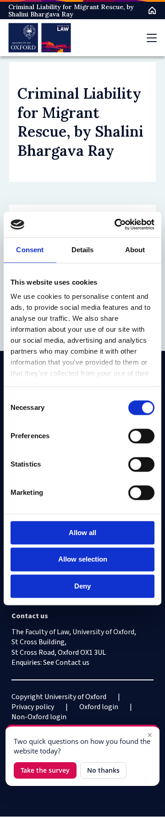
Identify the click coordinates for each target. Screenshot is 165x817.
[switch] (141, 436)
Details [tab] (83, 250)
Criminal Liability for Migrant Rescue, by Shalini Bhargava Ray (71, 10)
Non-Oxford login (38, 717)
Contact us (72, 663)
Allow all (82, 532)
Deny (82, 586)
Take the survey (45, 770)
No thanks (103, 770)
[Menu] (152, 37)
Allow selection (82, 559)
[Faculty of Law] (39, 38)
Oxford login (98, 707)
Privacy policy (32, 707)
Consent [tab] (30, 250)
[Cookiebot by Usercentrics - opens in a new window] (116, 224)
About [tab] (135, 250)
